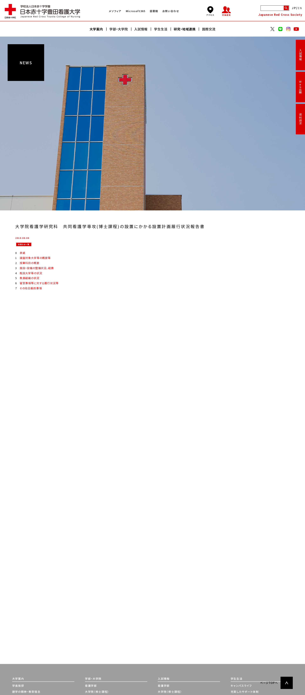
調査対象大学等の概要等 (35, 258)
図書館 (154, 11)
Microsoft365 (136, 11)
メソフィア (115, 11)
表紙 (22, 253)
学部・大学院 (93, 679)
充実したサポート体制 (245, 692)
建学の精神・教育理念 (26, 692)
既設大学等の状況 (31, 273)
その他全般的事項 (31, 288)
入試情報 (300, 55)
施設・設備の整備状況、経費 (37, 268)
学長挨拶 (18, 686)
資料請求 (300, 119)
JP (294, 8)
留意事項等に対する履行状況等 (39, 283)
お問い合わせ (170, 11)
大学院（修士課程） (97, 692)
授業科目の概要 (29, 263)
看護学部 (91, 686)
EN (300, 8)
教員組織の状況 (29, 278)
